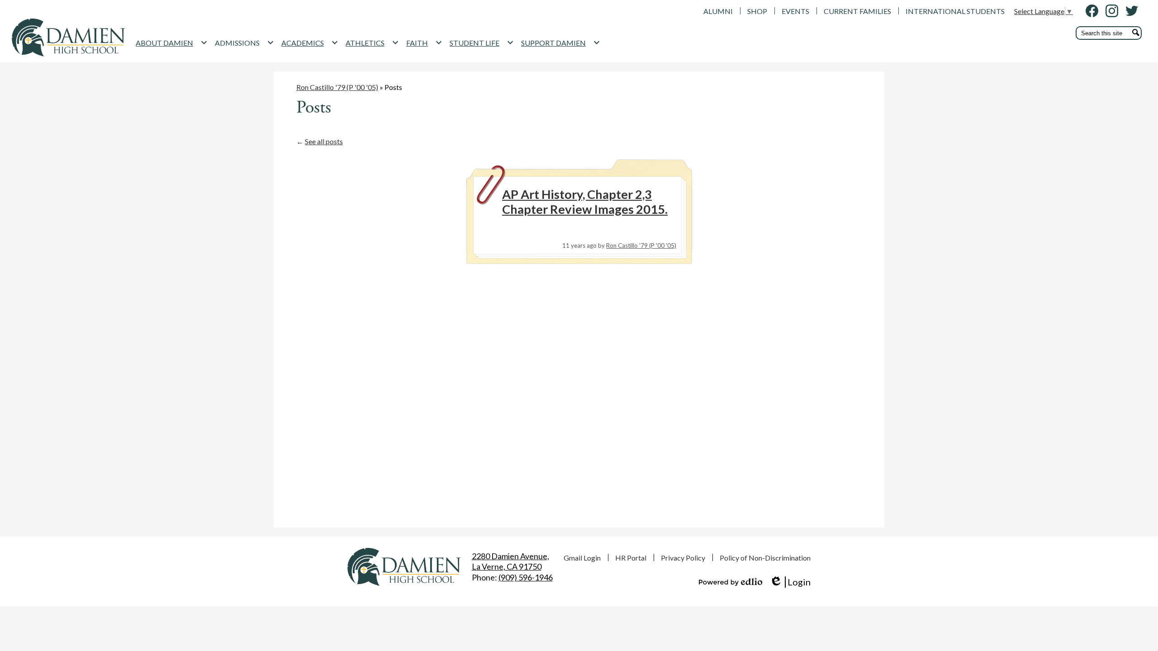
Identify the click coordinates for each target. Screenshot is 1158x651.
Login (790, 582)
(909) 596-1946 (525, 577)
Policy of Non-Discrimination (765, 557)
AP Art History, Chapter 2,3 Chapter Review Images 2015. (585, 202)
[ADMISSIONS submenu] (244, 42)
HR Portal (630, 557)
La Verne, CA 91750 (510, 561)
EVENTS (795, 11)
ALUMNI (718, 11)
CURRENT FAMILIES (857, 11)
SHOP (757, 11)
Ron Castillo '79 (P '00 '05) (337, 87)
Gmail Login (582, 557)
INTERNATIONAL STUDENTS (955, 11)
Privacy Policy (683, 557)
